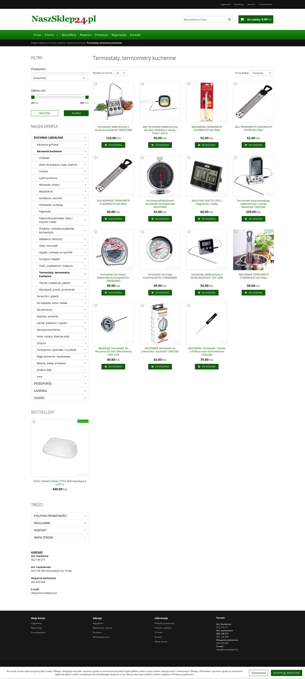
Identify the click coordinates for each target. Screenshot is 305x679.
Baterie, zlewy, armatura (51, 363)
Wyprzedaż (119, 35)
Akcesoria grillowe (47, 144)
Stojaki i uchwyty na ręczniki (55, 252)
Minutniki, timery (49, 184)
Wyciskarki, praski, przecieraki (57, 289)
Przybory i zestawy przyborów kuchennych (56, 230)
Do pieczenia (44, 309)
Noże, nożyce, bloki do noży (53, 336)
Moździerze (46, 191)
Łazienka (40, 391)
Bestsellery (69, 35)
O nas (37, 35)
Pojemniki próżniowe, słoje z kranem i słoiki (56, 220)
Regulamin (42, 523)
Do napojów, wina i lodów (52, 303)
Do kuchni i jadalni (48, 296)
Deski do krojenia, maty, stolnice (58, 164)
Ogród (39, 398)
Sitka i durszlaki (48, 245)
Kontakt (135, 35)
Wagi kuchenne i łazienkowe (53, 356)
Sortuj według (242, 72)
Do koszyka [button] (115, 145)
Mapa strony (43, 537)
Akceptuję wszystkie (286, 673)
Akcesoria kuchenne (49, 151)
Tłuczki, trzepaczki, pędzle (54, 283)
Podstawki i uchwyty (51, 204)
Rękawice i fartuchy (50, 239)
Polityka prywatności (50, 516)
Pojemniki (45, 211)
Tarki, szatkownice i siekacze (56, 265)
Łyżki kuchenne (48, 178)
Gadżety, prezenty (47, 316)
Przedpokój (42, 383)
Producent (38, 69)
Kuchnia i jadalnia (48, 138)
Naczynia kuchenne (48, 329)
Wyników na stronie (102, 72)
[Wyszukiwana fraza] (229, 19)
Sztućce (41, 343)
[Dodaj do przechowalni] (95, 84)
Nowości (85, 35)
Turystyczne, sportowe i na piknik (56, 349)
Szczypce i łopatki (49, 259)
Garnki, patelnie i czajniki (52, 323)
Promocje (101, 35)
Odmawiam (258, 673)
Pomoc (49, 35)
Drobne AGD (44, 370)
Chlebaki (44, 158)
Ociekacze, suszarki (50, 198)
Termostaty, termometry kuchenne (54, 274)
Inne (39, 376)
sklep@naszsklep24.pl (227, 649)
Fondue (43, 171)
